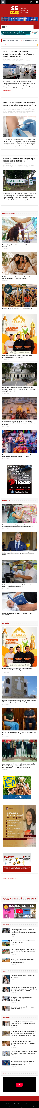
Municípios (20, 1107)
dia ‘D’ (6, 111)
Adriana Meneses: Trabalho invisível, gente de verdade (22, 1008)
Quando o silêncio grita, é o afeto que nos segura (23, 976)
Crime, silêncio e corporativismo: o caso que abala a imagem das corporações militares (24, 1053)
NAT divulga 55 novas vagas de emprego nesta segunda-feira (17, 614)
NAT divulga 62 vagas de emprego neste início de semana (18, 554)
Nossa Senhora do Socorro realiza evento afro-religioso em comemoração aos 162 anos (17, 455)
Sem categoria (28, 108)
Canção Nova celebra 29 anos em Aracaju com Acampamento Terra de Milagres (17, 356)
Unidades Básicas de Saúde (23, 60)
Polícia (34, 1107)
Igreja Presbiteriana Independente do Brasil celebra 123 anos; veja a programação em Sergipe (19, 701)
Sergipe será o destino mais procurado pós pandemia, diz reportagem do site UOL (23, 951)
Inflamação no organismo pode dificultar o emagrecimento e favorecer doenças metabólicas (23, 1043)
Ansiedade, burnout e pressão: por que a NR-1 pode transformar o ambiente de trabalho (23, 1023)
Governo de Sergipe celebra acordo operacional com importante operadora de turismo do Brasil (24, 960)
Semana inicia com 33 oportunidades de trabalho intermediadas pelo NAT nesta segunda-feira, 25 (18, 525)
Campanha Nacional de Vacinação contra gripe (18, 109)
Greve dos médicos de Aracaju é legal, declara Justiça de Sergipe (19, 159)
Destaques (16, 59)
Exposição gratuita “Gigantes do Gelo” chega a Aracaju (17, 245)
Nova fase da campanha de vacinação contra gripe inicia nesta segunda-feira (19, 103)
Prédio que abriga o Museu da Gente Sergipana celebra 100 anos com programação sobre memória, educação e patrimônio (19, 389)
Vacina (26, 112)
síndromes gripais (10, 60)
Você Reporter (11, 1107)
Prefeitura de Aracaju (22, 165)
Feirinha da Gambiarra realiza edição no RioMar (17, 309)
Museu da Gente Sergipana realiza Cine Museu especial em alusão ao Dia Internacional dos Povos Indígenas (18, 422)
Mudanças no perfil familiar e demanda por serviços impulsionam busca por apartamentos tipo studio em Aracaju (23, 1033)
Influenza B (6, 112)
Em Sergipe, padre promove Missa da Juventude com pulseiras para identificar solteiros (19, 733)
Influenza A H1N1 (19, 111)
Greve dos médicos (11, 165)
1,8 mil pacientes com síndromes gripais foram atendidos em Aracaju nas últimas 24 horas (18, 53)
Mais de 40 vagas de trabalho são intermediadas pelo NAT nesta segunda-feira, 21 (18, 586)
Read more (6, 90)
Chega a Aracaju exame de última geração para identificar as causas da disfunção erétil (23, 998)
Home (3, 1107)
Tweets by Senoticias (9, 878)
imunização (11, 111)
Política (21, 59)
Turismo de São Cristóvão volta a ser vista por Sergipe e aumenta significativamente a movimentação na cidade (23, 931)
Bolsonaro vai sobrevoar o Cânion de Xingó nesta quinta (23, 941)
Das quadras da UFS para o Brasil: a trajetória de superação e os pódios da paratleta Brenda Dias (23, 1062)
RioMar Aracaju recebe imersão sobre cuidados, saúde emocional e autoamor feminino (17, 277)
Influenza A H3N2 (29, 111)
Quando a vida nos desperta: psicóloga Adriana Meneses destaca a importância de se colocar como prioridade (24, 989)
